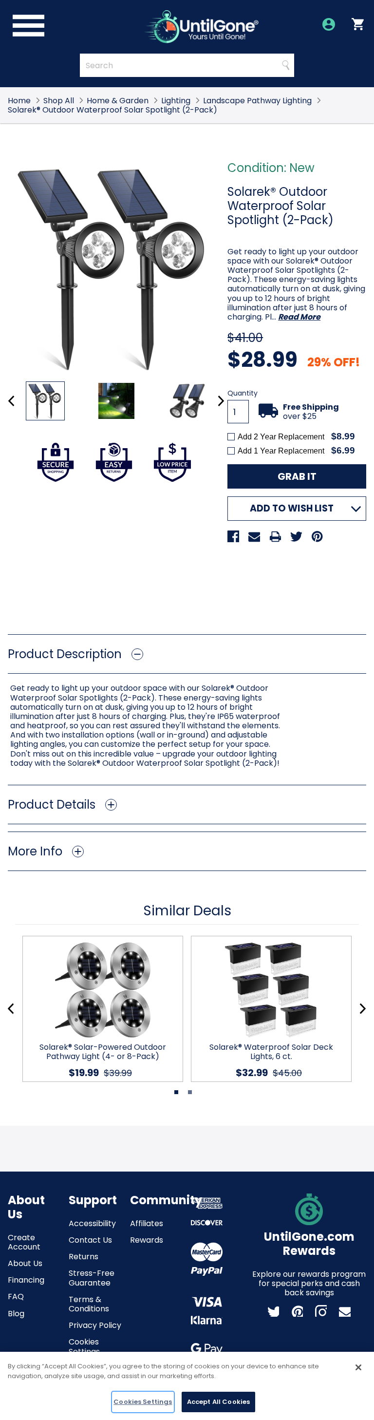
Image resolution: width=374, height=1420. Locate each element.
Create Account (24, 1242)
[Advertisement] (187, 591)
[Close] (358, 1367)
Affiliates (146, 1223)
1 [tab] (176, 1092)
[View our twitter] (273, 1311)
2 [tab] (190, 1092)
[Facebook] (233, 536)
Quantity (242, 393)
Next (220, 400)
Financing (26, 1280)
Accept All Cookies (218, 1401)
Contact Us (90, 1240)
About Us (25, 1263)
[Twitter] (296, 536)
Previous (11, 400)
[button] (187, 654)
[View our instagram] (321, 1311)
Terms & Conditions (89, 1304)
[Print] (275, 536)
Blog (16, 1313)
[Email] (254, 536)
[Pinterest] (317, 536)
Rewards (146, 1240)
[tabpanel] (99, 1009)
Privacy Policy (95, 1325)
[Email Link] (345, 1311)
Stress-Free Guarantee (91, 1278)
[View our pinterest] (297, 1311)
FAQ (16, 1296)
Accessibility (92, 1223)
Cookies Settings (84, 1346)
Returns (83, 1256)
